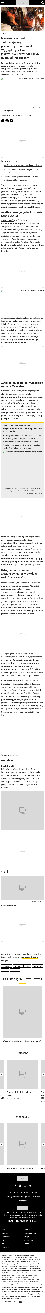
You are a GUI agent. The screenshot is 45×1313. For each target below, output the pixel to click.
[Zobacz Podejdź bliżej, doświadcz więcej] (22, 1074)
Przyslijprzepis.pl (29, 1240)
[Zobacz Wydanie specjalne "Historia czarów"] (22, 1012)
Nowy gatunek (7, 220)
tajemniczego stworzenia (20, 185)
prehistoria (37, 966)
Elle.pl (3, 1230)
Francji (19, 188)
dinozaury (6, 966)
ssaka (35, 200)
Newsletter (36, 1197)
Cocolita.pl (5, 1247)
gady (27, 966)
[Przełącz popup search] (42, 2)
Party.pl (26, 1237)
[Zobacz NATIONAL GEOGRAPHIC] (22, 1144)
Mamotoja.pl (6, 1237)
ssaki (5, 970)
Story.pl (26, 1247)
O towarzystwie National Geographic (17, 1197)
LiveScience (13, 755)
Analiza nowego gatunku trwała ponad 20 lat (23, 165)
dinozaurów (12, 207)
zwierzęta (15, 970)
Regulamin (18, 1193)
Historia (5, 34)
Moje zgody (22, 1201)
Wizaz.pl (26, 1244)
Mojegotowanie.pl (30, 1233)
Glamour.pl (27, 1230)
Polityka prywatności (31, 1193)
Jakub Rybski (7, 110)
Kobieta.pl (5, 1233)
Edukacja (17, 966)
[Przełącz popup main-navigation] (2, 2)
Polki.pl (4, 1240)
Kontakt (9, 1193)
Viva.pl (4, 1244)
